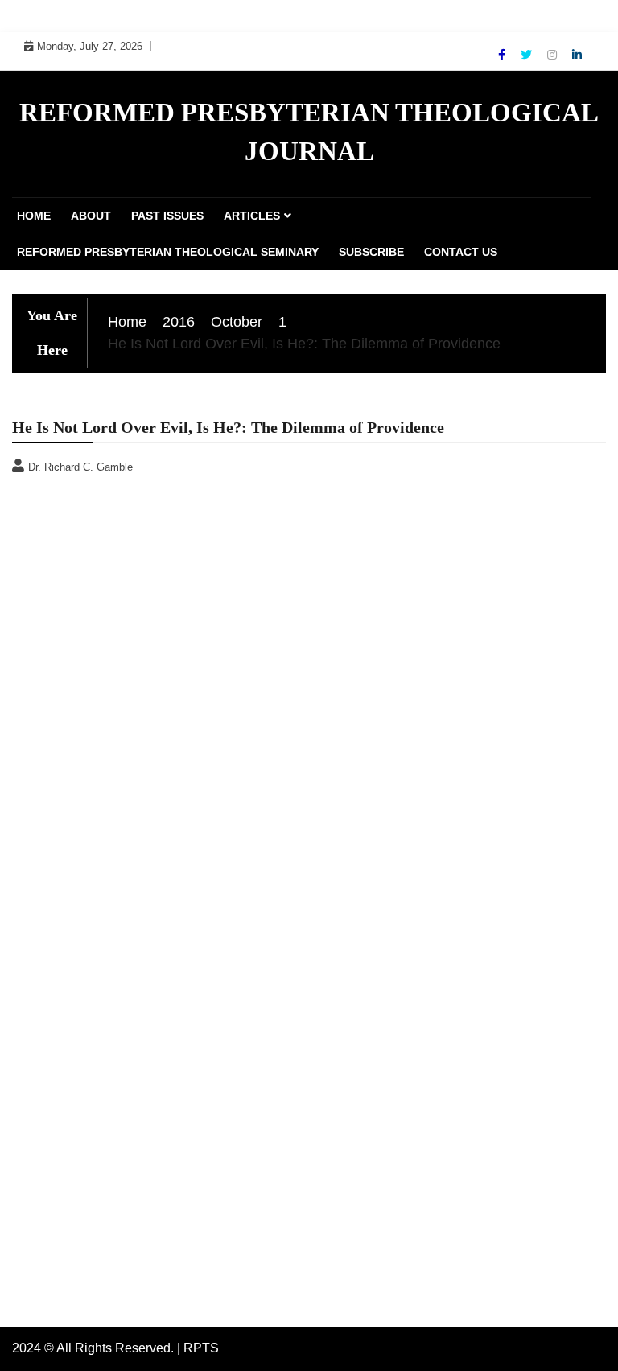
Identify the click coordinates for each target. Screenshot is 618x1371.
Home (34, 215)
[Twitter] (528, 54)
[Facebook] (503, 54)
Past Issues (167, 215)
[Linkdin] (577, 54)
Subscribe (371, 251)
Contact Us (460, 251)
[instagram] (553, 54)
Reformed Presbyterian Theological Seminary (168, 251)
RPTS (201, 1348)
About (91, 215)
